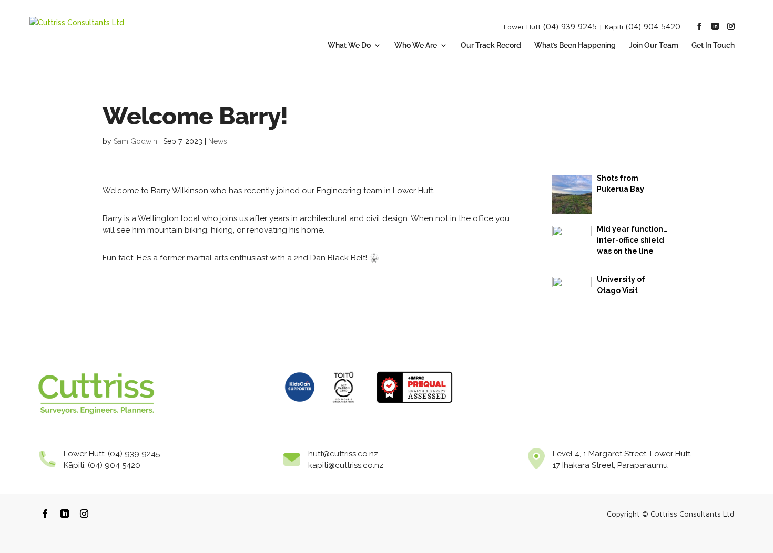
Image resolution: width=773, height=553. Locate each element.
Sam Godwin (135, 141)
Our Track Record (491, 45)
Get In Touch (713, 45)
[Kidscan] (299, 406)
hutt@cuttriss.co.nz (343, 453)
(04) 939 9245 (570, 26)
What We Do (349, 45)
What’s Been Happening (575, 45)
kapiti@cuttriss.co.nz (345, 465)
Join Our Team (653, 45)
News (217, 141)
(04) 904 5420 (652, 26)
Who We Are (415, 45)
